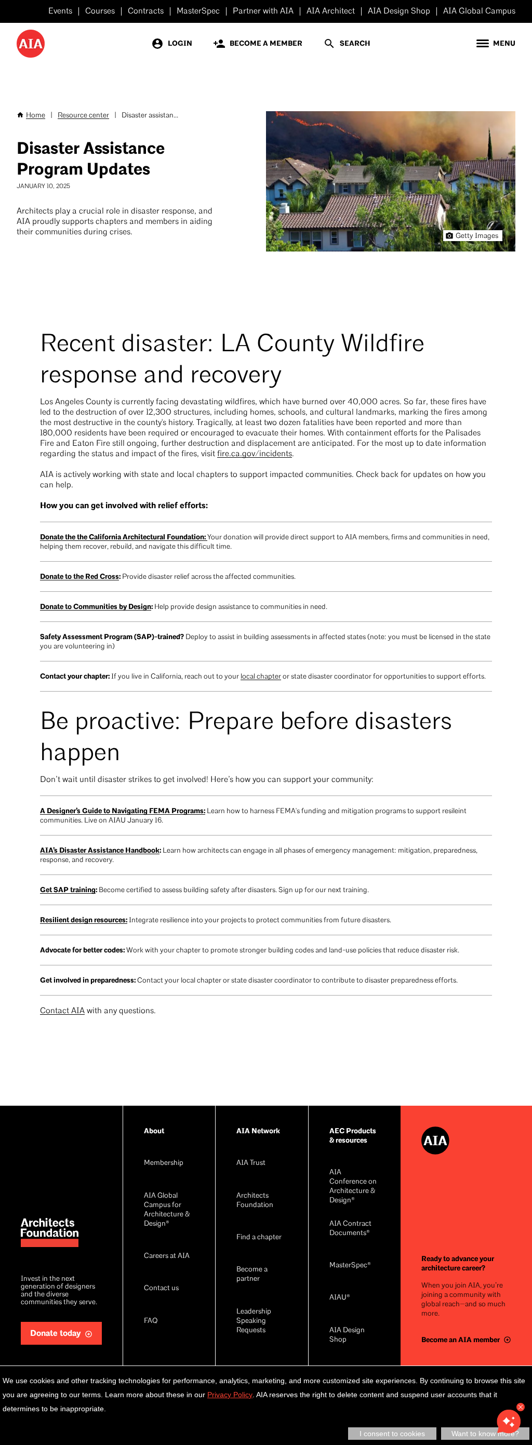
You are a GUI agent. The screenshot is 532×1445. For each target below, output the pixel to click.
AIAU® (339, 1298)
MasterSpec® (350, 1265)
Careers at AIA (167, 1256)
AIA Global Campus (479, 11)
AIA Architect (331, 11)
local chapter (261, 677)
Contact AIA (62, 1011)
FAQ (150, 1321)
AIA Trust (250, 1163)
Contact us (161, 1288)
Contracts (146, 11)
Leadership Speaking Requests (253, 1321)
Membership (163, 1163)
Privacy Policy (229, 1394)
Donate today (55, 1333)
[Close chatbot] (520, 1407)
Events (60, 11)
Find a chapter (259, 1237)
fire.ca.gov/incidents (254, 454)
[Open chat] (509, 1422)
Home (35, 116)
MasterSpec (198, 11)
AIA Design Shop (399, 11)
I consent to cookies (392, 1433)
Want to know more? (485, 1433)
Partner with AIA (263, 11)
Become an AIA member (460, 1339)
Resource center (83, 116)
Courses (100, 11)
